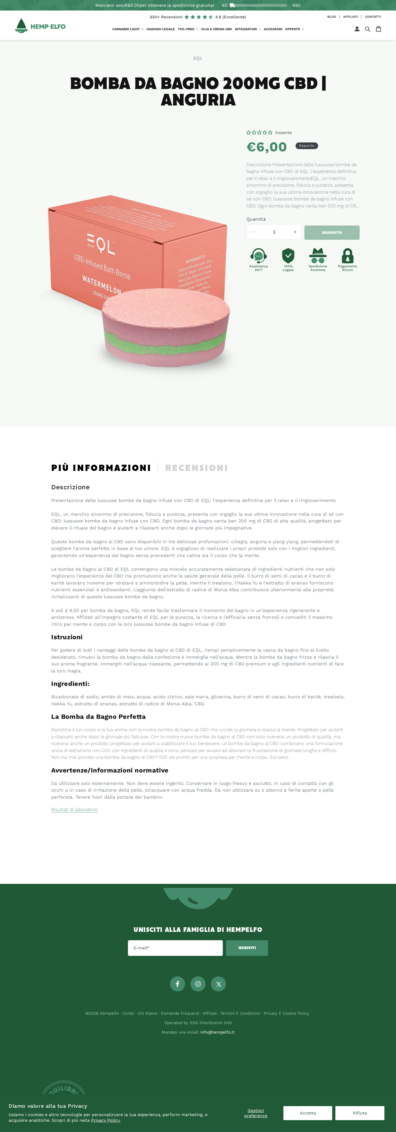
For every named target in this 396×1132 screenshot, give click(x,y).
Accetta (308, 1113)
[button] (128, 29)
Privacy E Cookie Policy (286, 1013)
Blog (332, 17)
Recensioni (197, 468)
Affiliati (351, 17)
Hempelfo (109, 1013)
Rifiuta (360, 1113)
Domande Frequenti (181, 1013)
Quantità (256, 219)
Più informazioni (101, 468)
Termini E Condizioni (240, 1013)
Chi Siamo (147, 1013)
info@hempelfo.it (217, 1032)
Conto (128, 1013)
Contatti (373, 17)
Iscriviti (247, 948)
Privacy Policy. (105, 1120)
